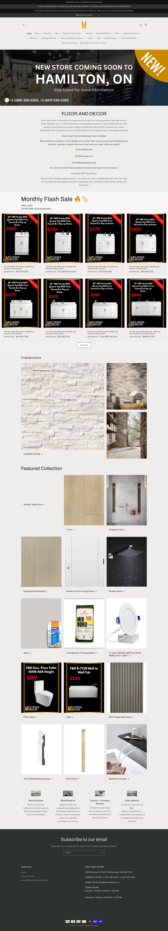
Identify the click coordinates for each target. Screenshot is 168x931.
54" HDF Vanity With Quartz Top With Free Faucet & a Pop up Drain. (61, 332)
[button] (23, 24)
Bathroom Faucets (118, 779)
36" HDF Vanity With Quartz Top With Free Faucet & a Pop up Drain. (103, 267)
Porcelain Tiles (116, 530)
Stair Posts (71, 779)
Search (24, 872)
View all (84, 345)
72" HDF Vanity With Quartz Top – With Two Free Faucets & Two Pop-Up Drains (144, 332)
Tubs (68, 717)
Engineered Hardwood (34, 591)
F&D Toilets (29, 717)
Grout (26, 653)
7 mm (68, 530)
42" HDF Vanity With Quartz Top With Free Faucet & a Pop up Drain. (144, 267)
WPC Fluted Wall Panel (120, 717)
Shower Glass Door (33, 504)
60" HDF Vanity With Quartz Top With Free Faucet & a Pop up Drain (103, 332)
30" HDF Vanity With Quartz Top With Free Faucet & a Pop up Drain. (61, 267)
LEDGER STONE (32, 454)
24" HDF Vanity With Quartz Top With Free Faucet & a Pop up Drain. (19, 267)
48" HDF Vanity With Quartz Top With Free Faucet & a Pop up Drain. (19, 332)
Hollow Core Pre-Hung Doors (80, 591)
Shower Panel (115, 591)
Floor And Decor (80, 925)
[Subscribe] (101, 853)
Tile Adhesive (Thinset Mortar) (80, 653)
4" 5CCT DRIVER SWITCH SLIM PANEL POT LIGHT (125, 654)
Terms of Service (28, 876)
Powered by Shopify (92, 925)
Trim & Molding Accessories (37, 779)
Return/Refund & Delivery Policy (34, 880)
